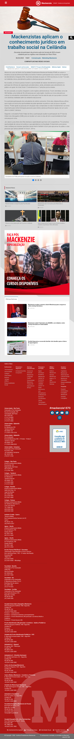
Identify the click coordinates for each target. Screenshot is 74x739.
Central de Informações (15, 730)
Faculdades (8, 32)
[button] (67, 157)
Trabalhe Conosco (60, 730)
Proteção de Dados (32, 730)
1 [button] (33, 180)
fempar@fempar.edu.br (11, 713)
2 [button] (35, 180)
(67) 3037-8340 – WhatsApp (13, 560)
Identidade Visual (46, 730)
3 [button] (38, 180)
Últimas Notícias (11, 299)
